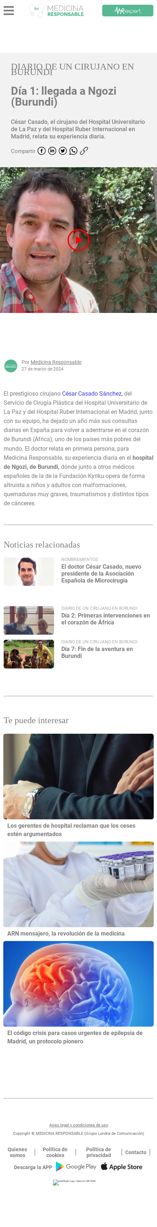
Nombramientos (79, 559)
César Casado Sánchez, (92, 393)
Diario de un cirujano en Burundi (72, 69)
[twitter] (62, 151)
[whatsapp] (73, 151)
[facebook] (41, 151)
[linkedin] (52, 151)
